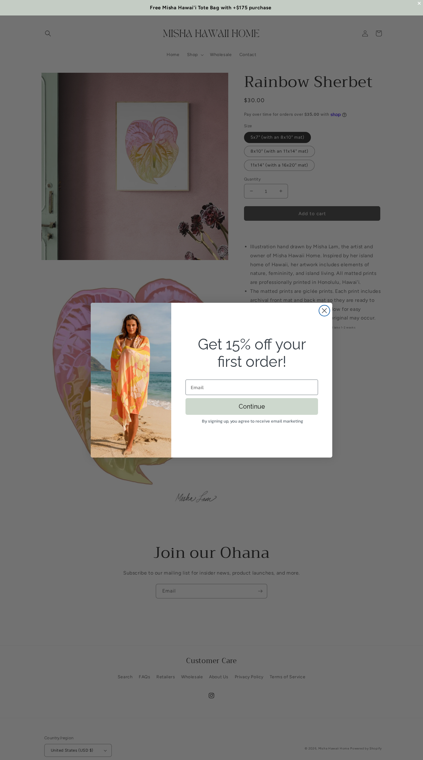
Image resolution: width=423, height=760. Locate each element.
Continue (252, 406)
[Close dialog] (324, 310)
